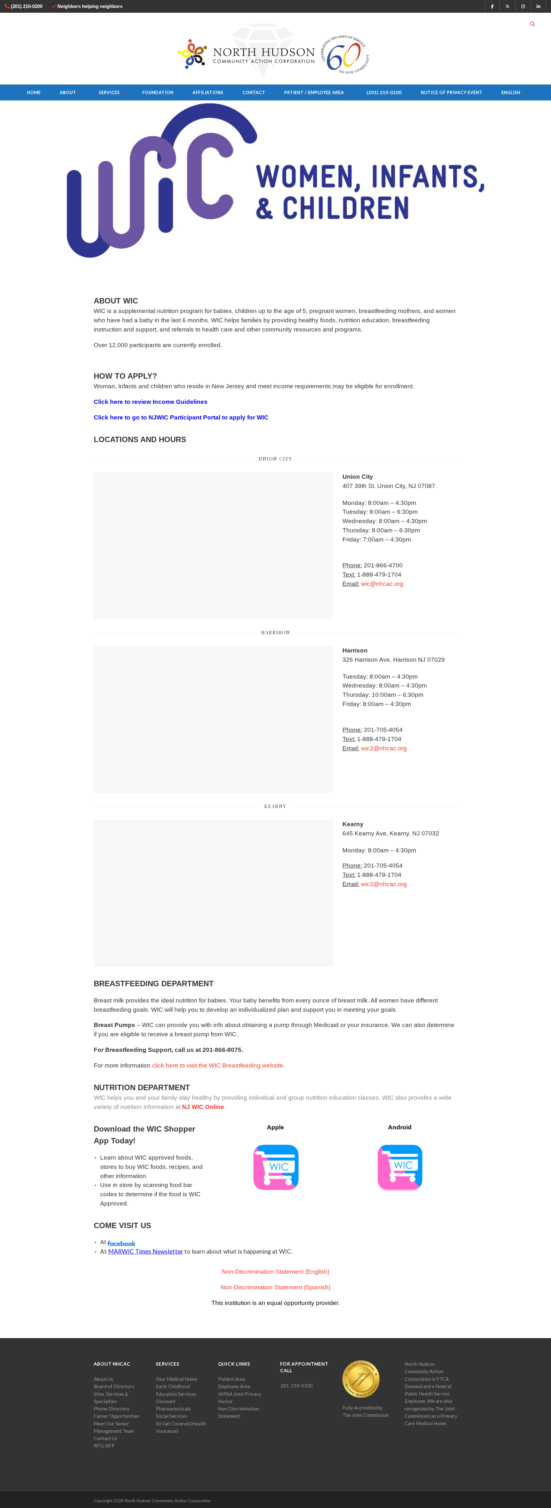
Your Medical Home (176, 1379)
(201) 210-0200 (384, 92)
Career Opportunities (116, 1416)
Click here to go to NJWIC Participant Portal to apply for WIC (181, 417)
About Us (103, 1379)
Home (34, 92)
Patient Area (231, 1379)
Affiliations (208, 92)
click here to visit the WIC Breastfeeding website (217, 1065)
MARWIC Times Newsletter (145, 1251)
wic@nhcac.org (382, 583)
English (511, 92)
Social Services (171, 1416)
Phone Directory (111, 1408)
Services (109, 92)
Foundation (158, 92)
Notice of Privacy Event (451, 92)
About (68, 92)
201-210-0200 (296, 1385)
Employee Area (234, 1386)
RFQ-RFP (104, 1445)
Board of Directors (114, 1386)
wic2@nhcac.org (384, 748)
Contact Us (105, 1438)
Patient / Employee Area (314, 92)
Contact (254, 92)
